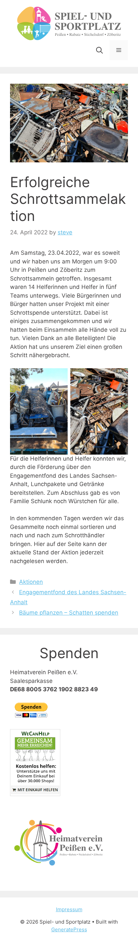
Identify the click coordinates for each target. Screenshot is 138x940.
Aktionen (31, 581)
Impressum (69, 909)
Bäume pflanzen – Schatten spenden (68, 612)
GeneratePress (69, 929)
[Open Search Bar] (99, 50)
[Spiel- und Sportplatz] (69, 23)
